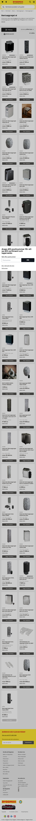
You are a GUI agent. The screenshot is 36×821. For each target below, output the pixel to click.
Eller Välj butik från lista (8, 266)
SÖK (28, 260)
